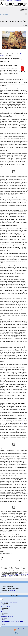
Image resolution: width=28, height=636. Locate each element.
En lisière (7, 18)
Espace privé (25, 628)
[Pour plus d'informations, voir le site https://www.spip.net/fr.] (17, 634)
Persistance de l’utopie (7, 616)
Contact (10, 628)
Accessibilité (3, 0)
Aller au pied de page (10, 1)
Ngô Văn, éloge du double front (9, 602)
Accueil (2, 18)
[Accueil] (14, 6)
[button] (26, 9)
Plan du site (4, 628)
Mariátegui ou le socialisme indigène (11, 611)
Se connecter (5, 14)
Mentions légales (17, 628)
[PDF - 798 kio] (22, 70)
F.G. (25, 25)
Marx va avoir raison (6, 607)
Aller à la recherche (17, 0)
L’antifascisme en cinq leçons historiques (12, 621)
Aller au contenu (9, 0)
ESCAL (14, 635)
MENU (22, 10)
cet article (12, 590)
